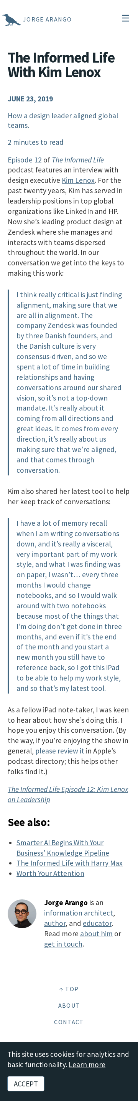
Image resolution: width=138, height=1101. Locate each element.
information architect (78, 912)
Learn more (87, 1064)
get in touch (63, 944)
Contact (69, 1022)
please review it (59, 750)
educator (97, 923)
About (69, 1005)
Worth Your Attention (50, 873)
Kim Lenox (78, 180)
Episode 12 (25, 159)
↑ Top (69, 989)
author (55, 923)
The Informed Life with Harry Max (69, 863)
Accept (26, 1083)
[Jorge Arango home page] (2, 19)
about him (96, 933)
